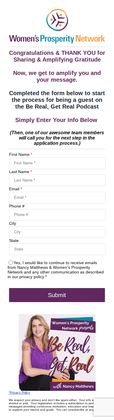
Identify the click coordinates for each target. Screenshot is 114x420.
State (14, 240)
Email (15, 189)
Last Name (20, 171)
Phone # (17, 206)
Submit (57, 295)
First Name (20, 154)
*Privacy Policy (19, 392)
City (12, 223)
